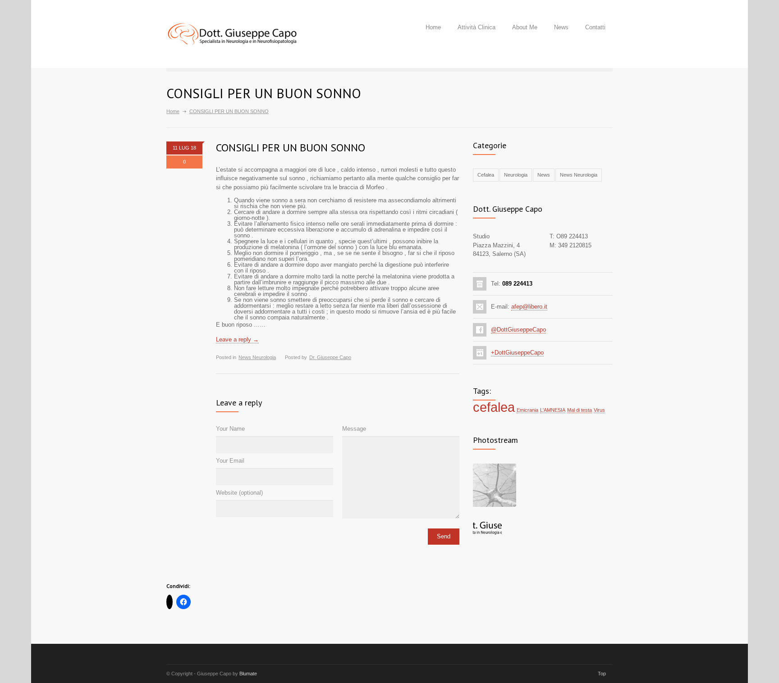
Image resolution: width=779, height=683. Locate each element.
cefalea (494, 407)
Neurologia (515, 175)
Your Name (230, 429)
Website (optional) (239, 493)
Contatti (595, 27)
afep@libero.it (529, 306)
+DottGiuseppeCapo (517, 352)
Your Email (230, 461)
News (561, 27)
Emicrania (527, 410)
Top (602, 673)
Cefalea (485, 175)
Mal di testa (579, 410)
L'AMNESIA (552, 410)
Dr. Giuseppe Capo (330, 357)
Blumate (248, 673)
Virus (599, 410)
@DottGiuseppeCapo (518, 329)
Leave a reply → (237, 339)
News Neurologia (257, 357)
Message (354, 429)
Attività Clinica (476, 27)
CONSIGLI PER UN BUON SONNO (290, 148)
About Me (524, 27)
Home (433, 27)
